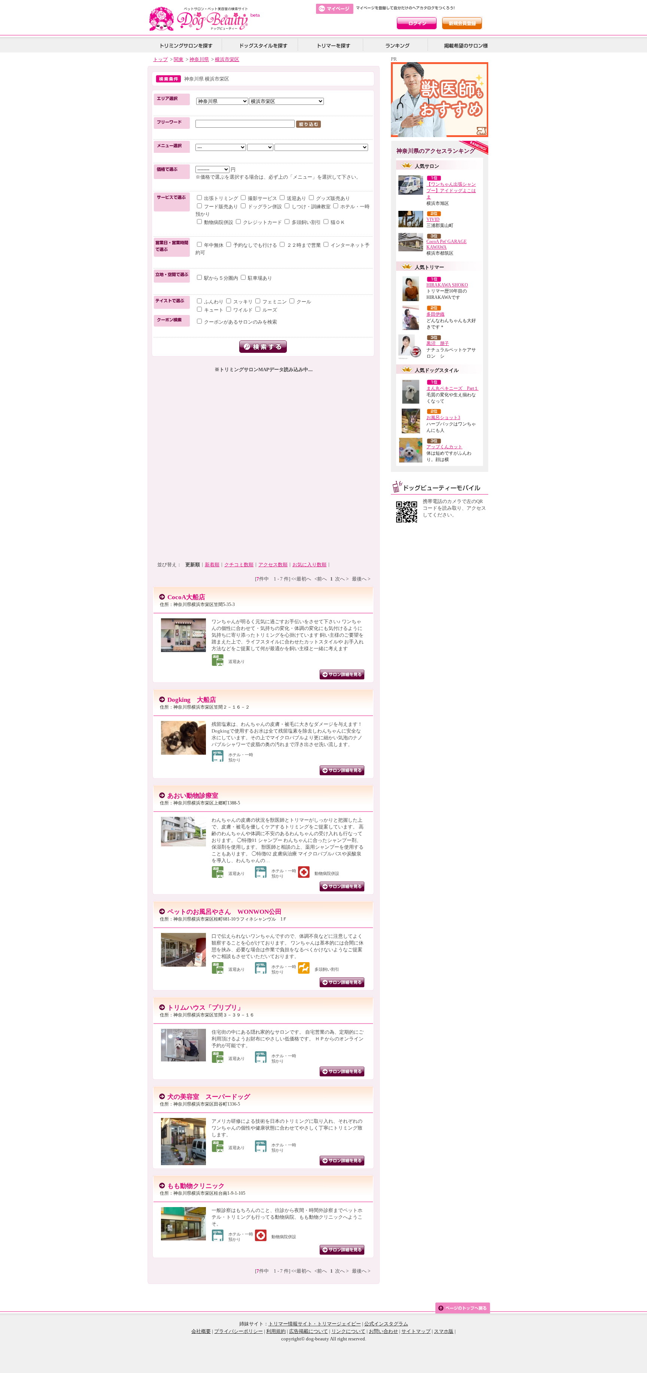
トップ (160, 59)
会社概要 (201, 1331)
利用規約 (276, 1331)
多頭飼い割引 (306, 222)
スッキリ (243, 301)
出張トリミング (221, 198)
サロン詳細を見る (342, 675)
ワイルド (243, 310)
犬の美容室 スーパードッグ (208, 1096)
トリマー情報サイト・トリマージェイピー (314, 1324)
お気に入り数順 (309, 564)
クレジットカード (262, 222)
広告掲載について (308, 1331)
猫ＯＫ (337, 222)
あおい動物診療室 (192, 795)
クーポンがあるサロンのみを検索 (240, 322)
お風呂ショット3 (443, 417)
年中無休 (214, 245)
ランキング (398, 45)
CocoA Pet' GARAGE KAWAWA (446, 244)
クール (303, 301)
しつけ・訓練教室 (311, 206)
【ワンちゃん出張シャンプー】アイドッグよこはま (451, 191)
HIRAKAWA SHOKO (447, 285)
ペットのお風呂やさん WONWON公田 (224, 911)
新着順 (212, 564)
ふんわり (214, 301)
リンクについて (348, 1331)
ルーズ (269, 310)
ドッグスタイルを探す (262, 45)
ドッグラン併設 (265, 206)
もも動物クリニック (196, 1185)
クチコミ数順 (238, 564)
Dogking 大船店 (191, 699)
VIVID (433, 219)
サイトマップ (416, 1331)
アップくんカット (444, 446)
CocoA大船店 (186, 597)
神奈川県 (199, 59)
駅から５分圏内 (221, 278)
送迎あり (296, 198)
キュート (214, 310)
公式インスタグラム (386, 1324)
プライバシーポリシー (238, 1331)
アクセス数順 (273, 564)
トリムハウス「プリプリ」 (205, 1007)
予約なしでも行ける (255, 245)
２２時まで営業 (304, 245)
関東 (178, 59)
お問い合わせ (383, 1331)
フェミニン (274, 301)
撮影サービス (262, 198)
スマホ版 (443, 1331)
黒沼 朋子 (437, 343)
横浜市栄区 (227, 59)
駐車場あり (259, 278)
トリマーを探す (333, 45)
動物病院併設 (218, 222)
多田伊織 (435, 314)
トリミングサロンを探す (186, 45)
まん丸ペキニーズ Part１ (452, 388)
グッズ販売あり (332, 198)
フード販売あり (221, 206)
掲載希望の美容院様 (464, 45)
